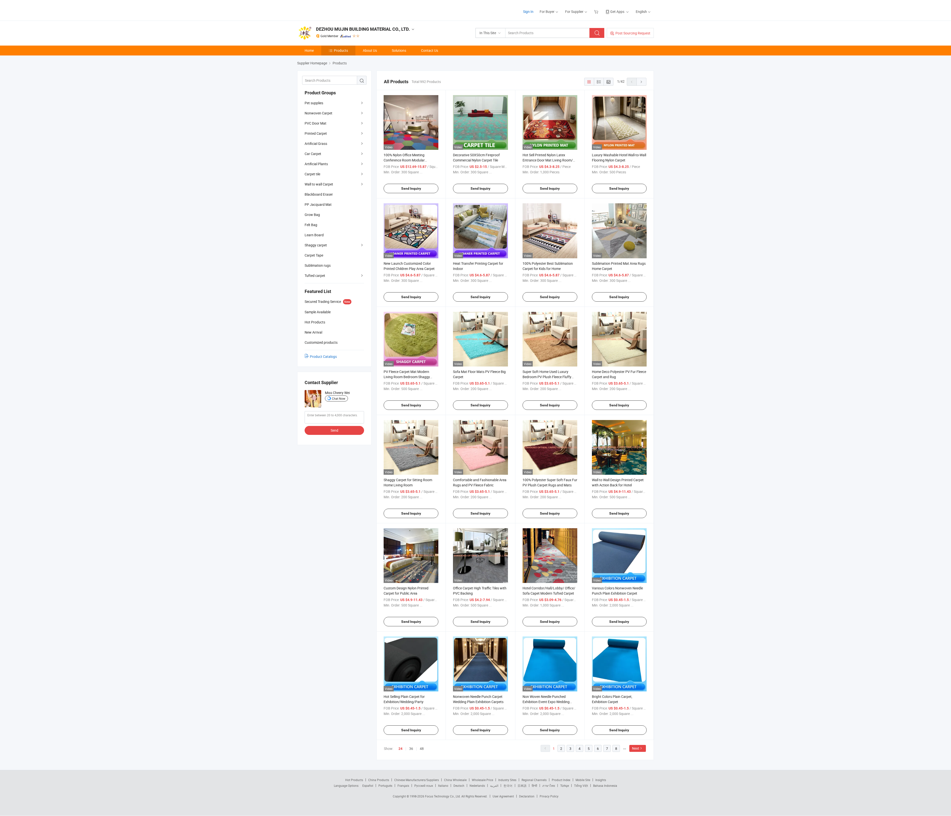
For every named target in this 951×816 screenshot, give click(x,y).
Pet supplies (314, 103)
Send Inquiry (411, 188)
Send (334, 430)
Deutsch (458, 786)
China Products (378, 780)
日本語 (522, 786)
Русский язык (423, 786)
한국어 (507, 786)
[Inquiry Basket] (596, 11)
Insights (600, 780)
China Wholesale (455, 780)
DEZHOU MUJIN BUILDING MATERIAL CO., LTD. (363, 29)
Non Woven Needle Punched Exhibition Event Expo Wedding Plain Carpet (546, 701)
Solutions (399, 50)
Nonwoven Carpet (318, 113)
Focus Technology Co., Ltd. (443, 796)
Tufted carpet (315, 275)
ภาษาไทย (548, 786)
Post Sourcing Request (632, 33)
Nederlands (477, 786)
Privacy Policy (549, 796)
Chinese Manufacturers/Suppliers (416, 780)
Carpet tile (312, 174)
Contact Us (429, 50)
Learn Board (314, 235)
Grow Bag (312, 214)
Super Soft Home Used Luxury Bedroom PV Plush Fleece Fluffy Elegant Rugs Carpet (547, 376)
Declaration (526, 796)
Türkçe (564, 786)
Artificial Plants (316, 163)
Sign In (528, 11)
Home (309, 50)
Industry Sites (507, 780)
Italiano (443, 786)
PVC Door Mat (315, 123)
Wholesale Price (482, 780)
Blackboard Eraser (319, 194)
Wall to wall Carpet (319, 184)
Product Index (561, 780)
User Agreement (503, 796)
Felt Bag (311, 224)
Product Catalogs (323, 356)
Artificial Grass (316, 143)
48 (422, 748)
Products (341, 50)
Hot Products (354, 780)
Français (403, 786)
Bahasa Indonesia (605, 786)
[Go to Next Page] (641, 81)
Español (367, 786)
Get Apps (617, 11)
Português (385, 786)
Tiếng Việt (581, 786)
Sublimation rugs (318, 265)
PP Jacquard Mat (318, 204)
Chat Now (338, 398)
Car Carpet (313, 153)
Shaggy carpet (316, 245)
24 (400, 749)
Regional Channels (534, 780)
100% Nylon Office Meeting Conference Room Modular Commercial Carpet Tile (404, 160)
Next (635, 748)
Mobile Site (583, 780)
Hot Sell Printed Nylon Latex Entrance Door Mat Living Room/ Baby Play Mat (548, 160)
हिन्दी (534, 786)
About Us (370, 50)
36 (411, 748)
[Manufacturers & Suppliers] (329, 10)
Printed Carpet (316, 133)
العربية (494, 786)
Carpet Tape (314, 255)
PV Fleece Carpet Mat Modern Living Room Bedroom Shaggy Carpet (407, 376)
